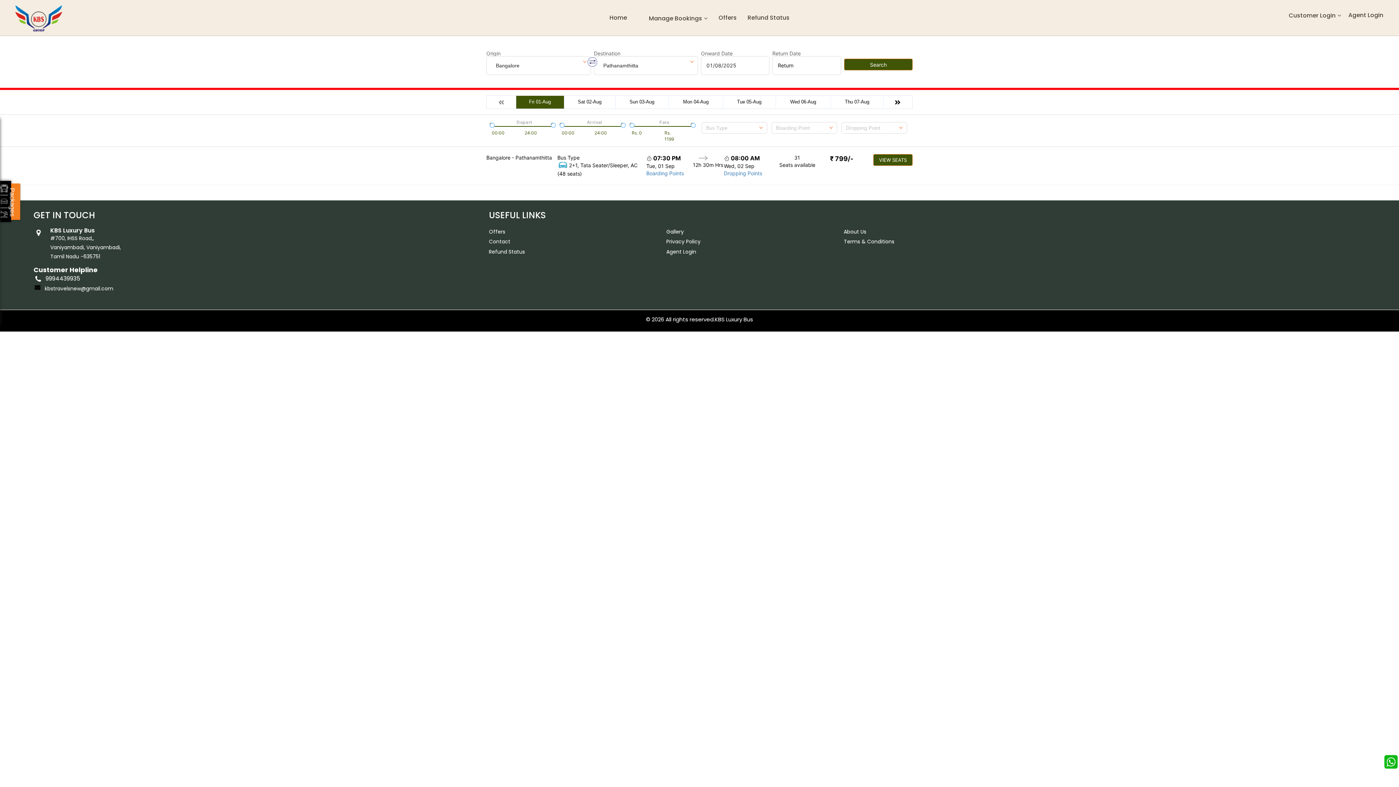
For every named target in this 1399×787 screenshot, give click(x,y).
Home (618, 17)
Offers (727, 17)
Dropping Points (743, 173)
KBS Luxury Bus (734, 319)
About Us (855, 231)
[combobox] (734, 127)
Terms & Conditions (869, 241)
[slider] (491, 124)
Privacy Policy (683, 241)
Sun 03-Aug (642, 102)
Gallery (675, 231)
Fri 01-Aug (540, 102)
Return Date (786, 53)
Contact (499, 241)
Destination (607, 53)
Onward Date (717, 53)
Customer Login (1312, 15)
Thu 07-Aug (857, 102)
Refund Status (507, 251)
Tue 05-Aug (749, 102)
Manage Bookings (675, 18)
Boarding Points (665, 173)
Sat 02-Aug (589, 102)
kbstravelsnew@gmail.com (79, 288)
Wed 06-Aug (803, 102)
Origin (493, 53)
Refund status (768, 17)
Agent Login (1365, 15)
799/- (841, 159)
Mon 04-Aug (696, 102)
